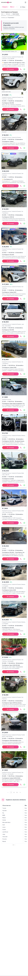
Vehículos (8, 14)
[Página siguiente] (20, 792)
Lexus (3, 827)
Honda (4, 820)
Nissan (4, 817)
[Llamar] (20, 69)
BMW (3, 815)
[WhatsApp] (24, 69)
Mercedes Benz (6, 822)
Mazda (4, 841)
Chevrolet (4, 836)
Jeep (3, 834)
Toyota (4, 808)
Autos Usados (16, 14)
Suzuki (4, 829)
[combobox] (8, 17)
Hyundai (4, 810)
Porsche (4, 839)
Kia (3, 813)
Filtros (23, 7)
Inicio (2, 14)
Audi (3, 824)
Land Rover (5, 832)
